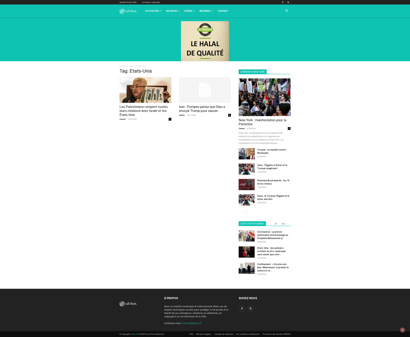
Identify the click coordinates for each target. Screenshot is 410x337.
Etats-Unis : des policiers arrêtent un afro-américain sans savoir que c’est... (271, 251)
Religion (171, 10)
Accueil (122, 66)
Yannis (241, 128)
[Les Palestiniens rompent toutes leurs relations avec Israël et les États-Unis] (145, 90)
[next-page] (246, 212)
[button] (287, 11)
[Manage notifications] (402, 330)
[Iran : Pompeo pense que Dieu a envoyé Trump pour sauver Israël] (205, 90)
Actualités (152, 10)
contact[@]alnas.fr (192, 323)
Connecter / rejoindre (151, 2)
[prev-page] (241, 212)
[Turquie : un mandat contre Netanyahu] (247, 153)
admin (182, 115)
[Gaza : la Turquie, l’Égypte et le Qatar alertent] (247, 200)
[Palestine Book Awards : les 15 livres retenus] (247, 184)
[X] (288, 2)
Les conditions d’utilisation (248, 334)
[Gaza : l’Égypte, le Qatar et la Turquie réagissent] (247, 169)
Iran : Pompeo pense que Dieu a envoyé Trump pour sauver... (202, 109)
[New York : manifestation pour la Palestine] (265, 97)
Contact (223, 10)
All (276, 224)
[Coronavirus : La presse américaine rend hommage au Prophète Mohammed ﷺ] (247, 235)
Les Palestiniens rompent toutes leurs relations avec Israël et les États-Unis (143, 111)
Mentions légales (203, 334)
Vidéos (188, 10)
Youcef (122, 119)
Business (205, 10)
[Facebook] (282, 2)
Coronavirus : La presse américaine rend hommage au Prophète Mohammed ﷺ (272, 235)
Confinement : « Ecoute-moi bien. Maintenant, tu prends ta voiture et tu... (273, 267)
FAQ (191, 334)
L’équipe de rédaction (223, 334)
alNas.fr (134, 334)
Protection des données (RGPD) (277, 334)
